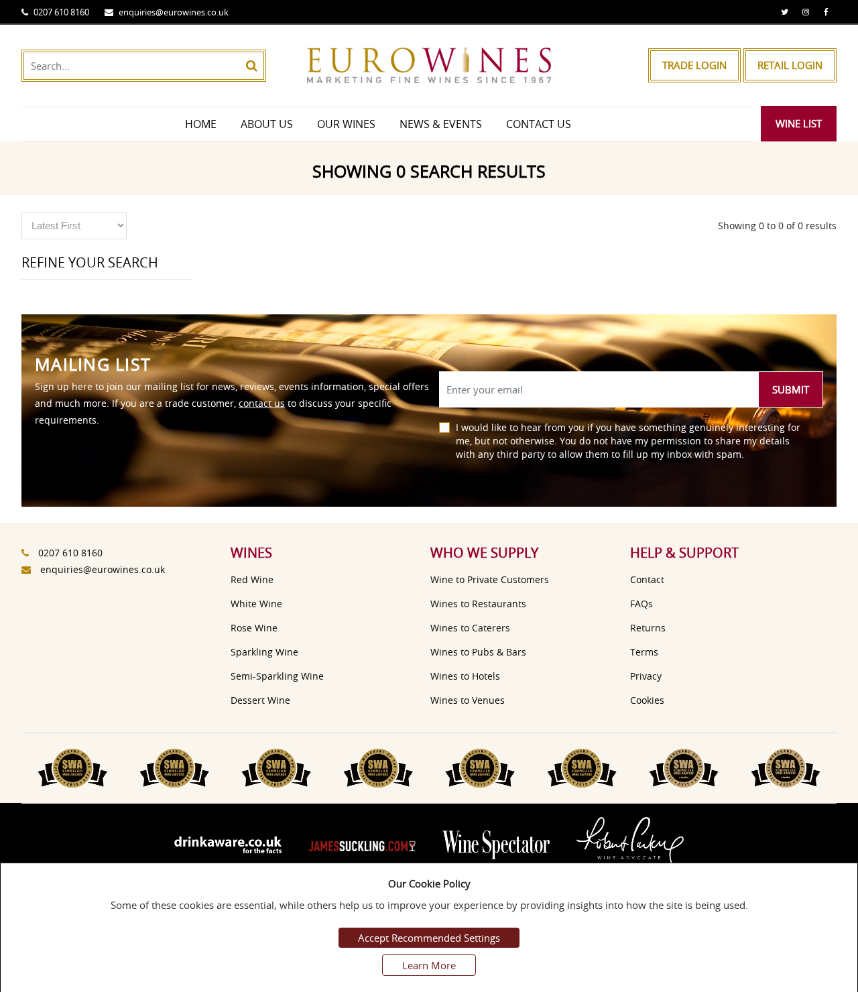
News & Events (441, 124)
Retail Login (789, 65)
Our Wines (346, 124)
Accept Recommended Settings (429, 937)
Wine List (799, 123)
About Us (267, 124)
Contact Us (538, 124)
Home (201, 124)
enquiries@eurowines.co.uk (174, 12)
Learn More (429, 965)
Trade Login (694, 65)
